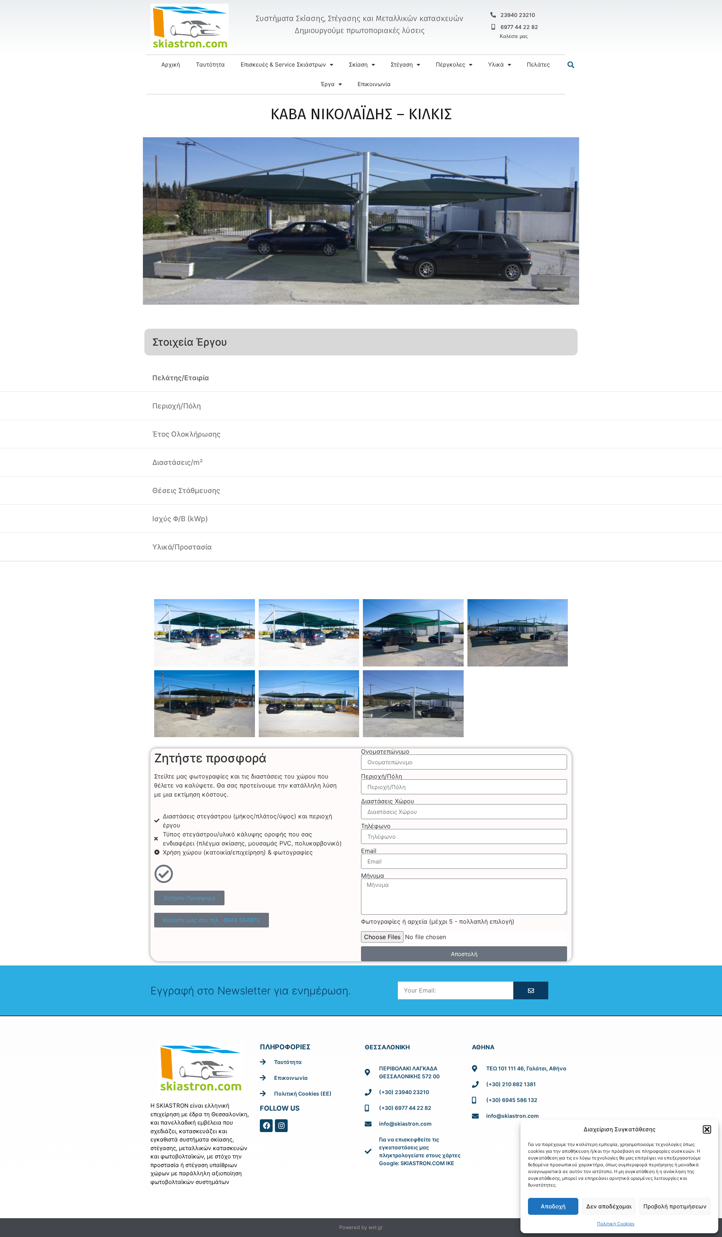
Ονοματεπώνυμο (385, 751)
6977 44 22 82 (519, 27)
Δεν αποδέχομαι (608, 1206)
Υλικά (496, 64)
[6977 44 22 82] (493, 27)
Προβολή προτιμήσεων (675, 1206)
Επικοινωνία (374, 84)
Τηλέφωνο (376, 826)
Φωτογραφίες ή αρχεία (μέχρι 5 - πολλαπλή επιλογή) (437, 921)
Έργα (328, 84)
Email (368, 851)
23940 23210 (518, 15)
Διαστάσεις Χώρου (387, 801)
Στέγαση (402, 64)
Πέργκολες (450, 64)
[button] (707, 1129)
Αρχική (170, 64)
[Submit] (530, 990)
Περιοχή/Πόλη (381, 776)
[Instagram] (281, 1125)
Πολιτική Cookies (615, 1223)
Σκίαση (358, 64)
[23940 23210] (493, 15)
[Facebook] (266, 1125)
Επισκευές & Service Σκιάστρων (283, 64)
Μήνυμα (372, 876)
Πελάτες (538, 64)
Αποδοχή (553, 1206)
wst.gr (376, 1227)
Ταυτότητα (210, 64)
